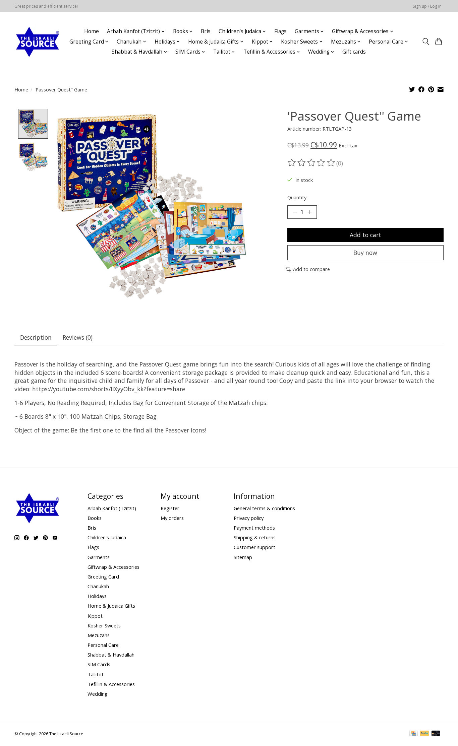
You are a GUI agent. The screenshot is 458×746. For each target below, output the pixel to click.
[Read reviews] (311, 162)
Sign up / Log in (427, 6)
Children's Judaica (107, 537)
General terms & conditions (264, 508)
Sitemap (243, 557)
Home (91, 31)
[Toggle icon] (426, 42)
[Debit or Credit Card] (436, 734)
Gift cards (354, 51)
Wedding (98, 693)
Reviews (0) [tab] (78, 337)
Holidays (97, 596)
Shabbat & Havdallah (111, 654)
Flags (280, 31)
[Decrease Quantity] (294, 212)
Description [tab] (36, 337)
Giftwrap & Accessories (113, 566)
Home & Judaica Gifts (111, 605)
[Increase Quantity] (309, 212)
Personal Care (103, 644)
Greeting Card (103, 576)
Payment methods (254, 527)
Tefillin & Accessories (111, 684)
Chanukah (98, 586)
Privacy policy (249, 518)
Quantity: (297, 197)
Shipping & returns (255, 537)
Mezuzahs (99, 635)
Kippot (95, 615)
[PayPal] (424, 734)
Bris (206, 31)
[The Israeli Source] (37, 41)
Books (95, 518)
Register (170, 508)
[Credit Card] (413, 734)
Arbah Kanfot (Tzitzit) (112, 508)
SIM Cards (99, 664)
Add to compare (311, 269)
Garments (99, 557)
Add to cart (365, 235)
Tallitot (96, 674)
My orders (172, 518)
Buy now (365, 253)
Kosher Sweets (104, 625)
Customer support (254, 547)
